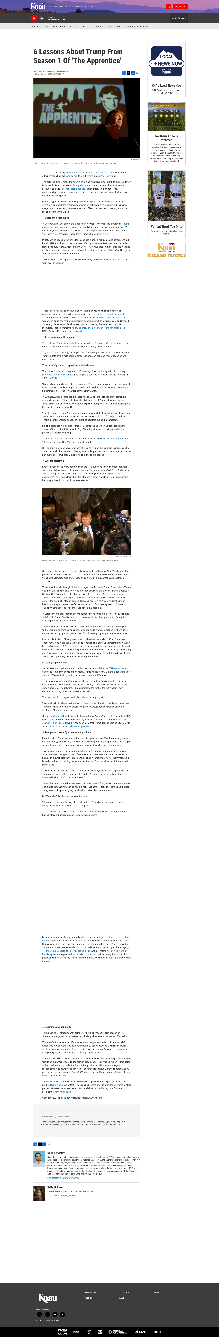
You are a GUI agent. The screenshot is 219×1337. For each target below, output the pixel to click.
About (86, 26)
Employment (123, 1292)
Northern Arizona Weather (166, 138)
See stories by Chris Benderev (63, 1177)
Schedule (36, 26)
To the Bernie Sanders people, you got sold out (66, 951)
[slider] (45, 18)
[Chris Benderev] (39, 1159)
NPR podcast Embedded (73, 188)
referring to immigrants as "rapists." (108, 314)
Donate (182, 6)
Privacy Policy (90, 1292)
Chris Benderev (47, 71)
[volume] (42, 18)
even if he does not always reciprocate (69, 726)
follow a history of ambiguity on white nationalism (97, 327)
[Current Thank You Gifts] (166, 196)
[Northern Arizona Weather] (166, 116)
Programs (51, 26)
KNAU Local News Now (166, 86)
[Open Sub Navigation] (43, 26)
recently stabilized (61, 1091)
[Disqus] (109, 1249)
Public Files (89, 1298)
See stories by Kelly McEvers (62, 1195)
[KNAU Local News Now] (166, 61)
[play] (34, 18)
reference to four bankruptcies (57, 374)
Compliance (115, 26)
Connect (99, 26)
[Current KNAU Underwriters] (166, 250)
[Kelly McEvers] (39, 1193)
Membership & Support (139, 26)
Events (74, 26)
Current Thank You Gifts (166, 226)
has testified (56, 716)
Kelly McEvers (62, 71)
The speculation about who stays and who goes (90, 172)
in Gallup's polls (55, 1085)
